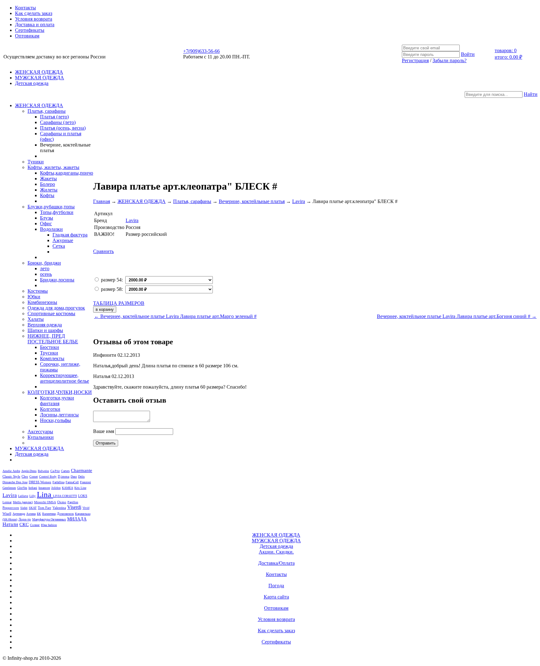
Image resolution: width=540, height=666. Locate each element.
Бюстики (49, 347)
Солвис (35, 525)
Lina (45, 494)
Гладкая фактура (70, 234)
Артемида (18, 513)
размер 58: (112, 289)
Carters (65, 471)
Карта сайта (276, 596)
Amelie (7, 471)
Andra (16, 471)
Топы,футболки (56, 212)
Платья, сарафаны (47, 111)
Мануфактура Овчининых (49, 519)
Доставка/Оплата (276, 563)
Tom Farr (44, 507)
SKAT (33, 507)
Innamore (44, 488)
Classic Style (11, 476)
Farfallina (58, 482)
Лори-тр (24, 519)
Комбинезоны (42, 302)
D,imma (63, 476)
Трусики (49, 352)
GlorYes (22, 488)
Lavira (9, 495)
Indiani (32, 488)
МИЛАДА (77, 518)
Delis (81, 476)
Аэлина (31, 513)
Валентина (49, 513)
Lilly (32, 496)
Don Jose (22, 482)
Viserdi (74, 507)
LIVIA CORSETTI (65, 496)
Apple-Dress (29, 471)
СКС (24, 524)
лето (44, 268)
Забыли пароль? (449, 60)
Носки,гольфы (55, 420)
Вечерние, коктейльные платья (252, 201)
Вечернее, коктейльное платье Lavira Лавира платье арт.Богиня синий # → (457, 316)
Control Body (48, 476)
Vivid (85, 507)
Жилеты (49, 189)
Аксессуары (40, 431)
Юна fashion (49, 525)
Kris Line (80, 488)
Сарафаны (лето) (58, 122)
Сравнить (103, 251)
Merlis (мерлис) (23, 502)
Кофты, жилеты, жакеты (53, 167)
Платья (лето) (54, 116)
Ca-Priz (55, 471)
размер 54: (112, 279)
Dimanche (9, 482)
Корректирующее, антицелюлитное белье (64, 378)
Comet (33, 476)
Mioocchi (40, 502)
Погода (276, 585)
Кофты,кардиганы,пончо (66, 173)
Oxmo (61, 502)
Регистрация (415, 60)
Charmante (81, 470)
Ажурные (62, 240)
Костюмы (38, 291)
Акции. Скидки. (276, 551)
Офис (46, 223)
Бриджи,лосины (57, 279)
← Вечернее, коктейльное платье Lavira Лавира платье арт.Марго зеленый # (175, 316)
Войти (468, 54)
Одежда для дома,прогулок (56, 308)
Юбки (34, 296)
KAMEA (67, 488)
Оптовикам (27, 35)
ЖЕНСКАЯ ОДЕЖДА (39, 72)
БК (39, 513)
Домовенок (65, 513)
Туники (36, 161)
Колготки (50, 409)
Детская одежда (31, 83)
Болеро (47, 184)
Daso (74, 476)
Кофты (47, 195)
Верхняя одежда (45, 324)
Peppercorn (10, 507)
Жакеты (48, 178)
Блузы (46, 218)
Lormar (7, 502)
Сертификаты (29, 30)
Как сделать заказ (33, 13)
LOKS (82, 496)
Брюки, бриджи (44, 263)
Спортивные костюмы (51, 313)
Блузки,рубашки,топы (51, 206)
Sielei (24, 507)
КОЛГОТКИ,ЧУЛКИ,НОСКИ (60, 392)
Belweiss (43, 471)
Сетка (58, 246)
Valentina (59, 507)
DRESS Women (40, 482)
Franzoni (85, 482)
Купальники (41, 437)
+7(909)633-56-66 (201, 51)
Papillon (73, 502)
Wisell (6, 513)
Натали (10, 524)
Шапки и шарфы (45, 330)
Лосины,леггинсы (59, 414)
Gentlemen (9, 488)
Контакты (25, 7)
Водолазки (51, 229)
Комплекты (52, 358)
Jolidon (56, 488)
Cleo (25, 476)
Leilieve (23, 496)
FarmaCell (72, 482)
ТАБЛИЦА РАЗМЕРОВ (118, 303)
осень (46, 274)
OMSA (51, 502)
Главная (101, 201)
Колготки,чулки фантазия (57, 400)
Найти (531, 94)
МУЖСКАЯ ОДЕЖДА (39, 77)
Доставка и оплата (34, 24)
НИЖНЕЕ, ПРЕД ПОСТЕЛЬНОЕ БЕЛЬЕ (53, 338)
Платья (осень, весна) (63, 128)
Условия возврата (33, 19)
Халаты (36, 319)
